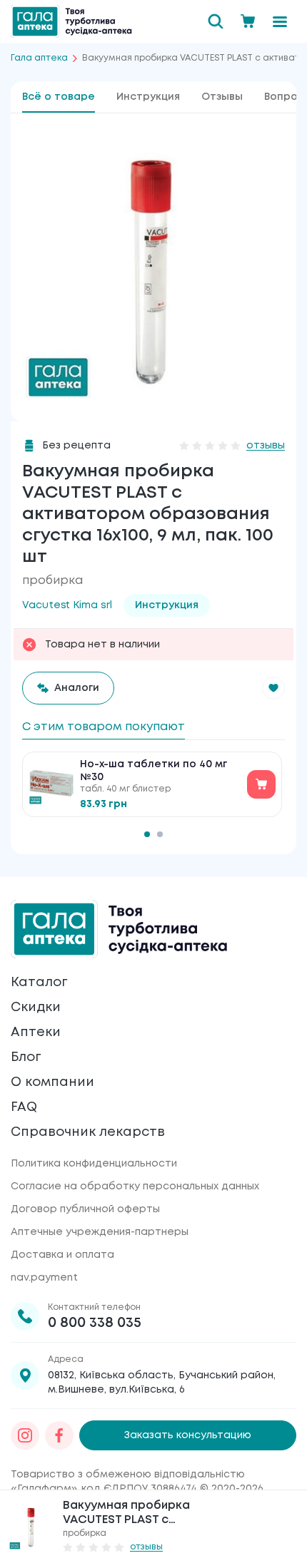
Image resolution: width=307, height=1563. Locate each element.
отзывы (265, 445)
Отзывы (222, 97)
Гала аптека (39, 58)
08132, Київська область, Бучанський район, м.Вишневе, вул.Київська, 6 (162, 1382)
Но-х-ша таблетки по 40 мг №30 (153, 771)
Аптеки (36, 1032)
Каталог (39, 982)
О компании (52, 1082)
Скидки (36, 1007)
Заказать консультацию (187, 1435)
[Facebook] (59, 1435)
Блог (26, 1057)
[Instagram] (25, 1435)
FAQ (24, 1107)
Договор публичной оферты (85, 1209)
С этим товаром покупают (103, 727)
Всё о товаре (58, 97)
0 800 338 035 (94, 1323)
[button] (273, 688)
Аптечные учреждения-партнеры (99, 1232)
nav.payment (44, 1278)
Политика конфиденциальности (94, 1163)
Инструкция (148, 97)
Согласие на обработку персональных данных (135, 1186)
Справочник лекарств (88, 1132)
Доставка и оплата (62, 1255)
